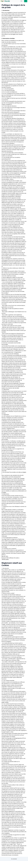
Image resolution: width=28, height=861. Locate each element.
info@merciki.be (22, 400)
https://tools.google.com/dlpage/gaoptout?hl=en (14, 738)
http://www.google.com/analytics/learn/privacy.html (14, 733)
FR (21, 1)
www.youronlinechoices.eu (8, 810)
